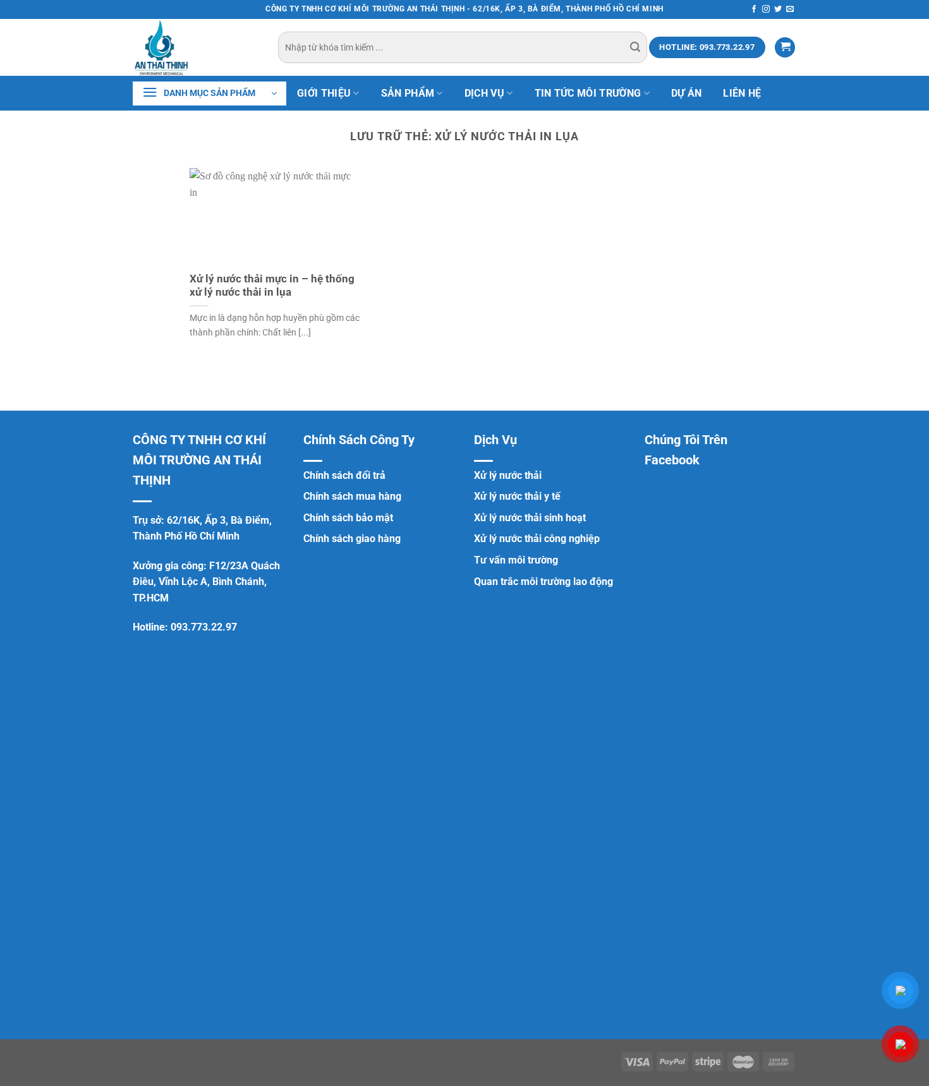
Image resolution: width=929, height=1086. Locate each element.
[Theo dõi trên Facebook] (754, 9)
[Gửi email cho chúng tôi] (790, 9)
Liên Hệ (742, 93)
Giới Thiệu (324, 93)
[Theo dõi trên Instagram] (766, 9)
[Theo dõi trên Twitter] (778, 9)
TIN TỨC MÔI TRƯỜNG (588, 93)
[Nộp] (635, 47)
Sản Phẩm (408, 93)
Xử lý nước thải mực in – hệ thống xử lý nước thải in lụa (272, 286)
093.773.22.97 (204, 627)
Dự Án (686, 93)
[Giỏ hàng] (785, 47)
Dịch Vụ (484, 93)
